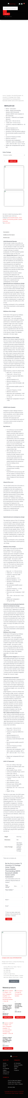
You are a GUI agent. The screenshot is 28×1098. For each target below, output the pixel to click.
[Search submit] (5, 11)
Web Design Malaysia (17, 1093)
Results (6, 14)
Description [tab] (6, 232)
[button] (4, 3)
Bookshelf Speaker (16, 95)
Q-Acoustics (7, 223)
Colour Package (7, 152)
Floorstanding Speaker (12, 219)
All (8, 217)
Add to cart (13, 161)
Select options (8, 1017)
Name (7, 899)
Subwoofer (5, 221)
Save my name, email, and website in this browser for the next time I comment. (12, 914)
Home (4, 95)
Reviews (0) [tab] (6, 237)
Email (7, 906)
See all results (8, 16)
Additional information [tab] (9, 234)
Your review (9, 890)
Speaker (9, 95)
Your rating (7, 886)
